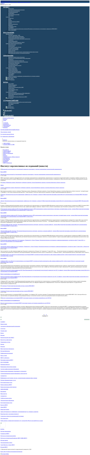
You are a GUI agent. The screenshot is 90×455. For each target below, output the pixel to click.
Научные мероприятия (6, 431)
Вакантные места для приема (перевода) (10, 414)
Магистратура (4, 393)
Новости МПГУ (6, 152)
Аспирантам (6, 123)
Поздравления (6, 158)
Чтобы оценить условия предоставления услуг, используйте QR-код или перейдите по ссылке (22, 420)
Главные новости (7, 150)
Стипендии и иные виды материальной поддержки (12, 416)
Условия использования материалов (14, 451)
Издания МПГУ (4, 447)
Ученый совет (4, 330)
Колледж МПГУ (4, 405)
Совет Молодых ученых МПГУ (8, 444)
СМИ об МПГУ (6, 143)
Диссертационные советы (6, 442)
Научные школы (4, 440)
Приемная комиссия (5, 364)
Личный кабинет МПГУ (24, 2)
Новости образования (8, 153)
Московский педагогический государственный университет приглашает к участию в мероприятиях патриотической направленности (31, 174)
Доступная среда (4, 418)
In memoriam (6, 160)
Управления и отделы (5, 342)
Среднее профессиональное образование (10, 369)
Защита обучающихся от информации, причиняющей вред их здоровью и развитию (19, 411)
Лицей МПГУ (4, 407)
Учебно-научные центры (6, 398)
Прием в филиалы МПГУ (6, 384)
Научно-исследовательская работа (8, 435)
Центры (2, 344)
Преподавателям (7, 125)
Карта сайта (3, 451)
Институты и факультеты (6, 339)
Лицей (4, 120)
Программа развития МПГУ (7, 360)
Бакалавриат (3, 391)
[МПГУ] (3, 3)
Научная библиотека (5, 351)
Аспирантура (4, 375)
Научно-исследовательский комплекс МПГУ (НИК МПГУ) (14, 438)
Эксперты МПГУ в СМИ (8, 144)
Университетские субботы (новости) (11, 156)
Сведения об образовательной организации (10, 326)
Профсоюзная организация (7, 353)
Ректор (2, 333)
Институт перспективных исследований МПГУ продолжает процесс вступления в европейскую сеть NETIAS (25, 303)
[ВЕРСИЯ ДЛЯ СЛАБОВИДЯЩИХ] (7, 110)
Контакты (5, 127)
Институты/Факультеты (8, 118)
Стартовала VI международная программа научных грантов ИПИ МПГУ (17, 291)
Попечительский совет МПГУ (7, 337)
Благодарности (6, 159)
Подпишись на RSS (6, 1)
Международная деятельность (7, 348)
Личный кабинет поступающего (9, 2)
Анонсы (2, 185)
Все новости (6, 149)
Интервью (5, 161)
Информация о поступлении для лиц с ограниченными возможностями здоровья (19, 378)
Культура (5, 155)
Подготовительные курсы (6, 382)
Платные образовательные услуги (8, 380)
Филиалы (3, 346)
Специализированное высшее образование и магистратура (14, 373)
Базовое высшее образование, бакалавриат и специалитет (13, 371)
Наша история (4, 324)
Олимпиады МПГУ (5, 433)
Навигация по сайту (6, 4)
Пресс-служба (4, 355)
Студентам (5, 122)
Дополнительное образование (7, 400)
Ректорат (3, 335)
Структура (3, 328)
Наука (4, 154)
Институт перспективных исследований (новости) (10, 274)
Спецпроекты (6, 126)
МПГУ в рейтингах (7, 162)
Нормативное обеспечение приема (8, 366)
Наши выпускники (5, 409)
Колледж (5, 119)
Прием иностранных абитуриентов (8, 387)
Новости (5, 139)
